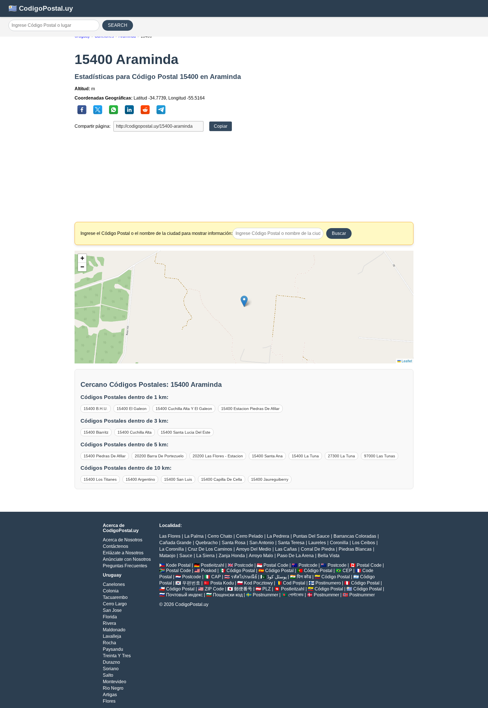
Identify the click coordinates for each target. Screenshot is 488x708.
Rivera (109, 623)
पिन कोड (304, 576)
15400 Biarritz (96, 432)
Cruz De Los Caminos (210, 549)
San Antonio (261, 542)
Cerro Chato (220, 536)
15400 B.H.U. (96, 408)
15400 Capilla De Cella (221, 479)
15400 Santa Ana (267, 456)
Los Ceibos (363, 542)
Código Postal (240, 570)
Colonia (111, 590)
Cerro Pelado (249, 536)
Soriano (111, 668)
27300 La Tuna (341, 456)
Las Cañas (286, 549)
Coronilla (339, 542)
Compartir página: (92, 126)
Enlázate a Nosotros (123, 552)
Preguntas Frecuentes (125, 565)
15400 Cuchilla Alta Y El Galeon (184, 408)
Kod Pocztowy (258, 583)
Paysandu (113, 649)
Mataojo (167, 555)
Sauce (185, 555)
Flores (109, 701)
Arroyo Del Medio (253, 549)
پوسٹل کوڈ (277, 576)
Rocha (109, 642)
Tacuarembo (115, 597)
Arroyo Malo (261, 555)
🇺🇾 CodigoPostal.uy (40, 8)
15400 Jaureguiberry (269, 479)
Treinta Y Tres (117, 655)
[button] (244, 301)
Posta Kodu (222, 583)
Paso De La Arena (295, 555)
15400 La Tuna (305, 456)
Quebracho (206, 542)
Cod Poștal (294, 583)
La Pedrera (278, 536)
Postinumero (328, 583)
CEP (347, 570)
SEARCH (117, 25)
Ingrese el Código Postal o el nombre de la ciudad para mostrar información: (156, 233)
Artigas (110, 694)
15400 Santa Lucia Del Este (185, 432)
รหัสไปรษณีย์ (244, 576)
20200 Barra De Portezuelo (159, 456)
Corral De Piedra (318, 549)
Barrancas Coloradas (355, 536)
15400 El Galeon (132, 408)
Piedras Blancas (355, 549)
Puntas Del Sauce (311, 536)
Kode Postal (178, 565)
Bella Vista (328, 555)
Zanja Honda (232, 555)
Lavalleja (112, 636)
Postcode (243, 565)
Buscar (339, 233)
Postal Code (275, 565)
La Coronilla (171, 549)
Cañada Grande (175, 542)
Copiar (220, 126)
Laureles (317, 542)
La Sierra (205, 555)
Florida (110, 616)
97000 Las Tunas (379, 456)
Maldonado (114, 629)
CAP (216, 576)
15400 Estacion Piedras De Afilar (250, 408)
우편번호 (191, 583)
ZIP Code (214, 588)
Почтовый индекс (184, 594)
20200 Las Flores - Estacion (218, 456)
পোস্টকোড (296, 594)
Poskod (208, 570)
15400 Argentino (140, 479)
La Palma (194, 536)
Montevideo (114, 681)
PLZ (266, 588)
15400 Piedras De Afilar (105, 456)
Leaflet (406, 360)
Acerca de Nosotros (122, 539)
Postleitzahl (212, 565)
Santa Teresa (291, 542)
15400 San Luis (178, 479)
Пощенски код (228, 594)
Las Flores (169, 536)
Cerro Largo (115, 603)
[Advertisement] (244, 176)
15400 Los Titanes (100, 479)
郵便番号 (243, 588)
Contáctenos (115, 546)
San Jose (112, 610)
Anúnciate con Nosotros (127, 559)
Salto (108, 675)
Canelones (114, 584)
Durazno (111, 662)
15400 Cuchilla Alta (134, 432)
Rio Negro (113, 688)
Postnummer (265, 594)
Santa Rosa (233, 542)
